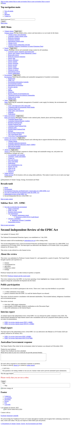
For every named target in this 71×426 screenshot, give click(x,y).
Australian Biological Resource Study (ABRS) (21, 144)
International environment (15, 85)
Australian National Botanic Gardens (19, 121)
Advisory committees (14, 218)
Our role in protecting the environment (15, 207)
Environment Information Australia (18, 82)
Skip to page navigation (34, 1)
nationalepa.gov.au (29, 240)
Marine (10, 90)
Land (9, 88)
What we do (11, 168)
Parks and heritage (9, 116)
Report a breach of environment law (18, 93)
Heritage (10, 131)
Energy (6, 48)
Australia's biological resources (17, 143)
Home (6, 187)
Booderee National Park (15, 122)
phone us (16, 365)
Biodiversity (11, 78)
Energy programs (13, 63)
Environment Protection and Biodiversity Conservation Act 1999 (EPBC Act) (27, 191)
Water (6, 100)
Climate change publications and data (19, 44)
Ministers (7, 14)
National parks (12, 127)
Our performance (13, 213)
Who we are (11, 170)
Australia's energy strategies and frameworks (21, 51)
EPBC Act (11, 80)
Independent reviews (14, 222)
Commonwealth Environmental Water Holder (21, 107)
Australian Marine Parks (15, 119)
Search (3, 21)
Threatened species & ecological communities (21, 95)
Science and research (10, 138)
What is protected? (13, 208)
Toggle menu (18, 31)
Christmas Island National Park (17, 126)
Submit (3, 381)
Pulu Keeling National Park (16, 132)
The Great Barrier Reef (15, 134)
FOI (5, 403)
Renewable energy (13, 55)
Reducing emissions (14, 38)
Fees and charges (13, 160)
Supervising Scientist (14, 148)
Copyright (7, 404)
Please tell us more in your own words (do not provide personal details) (21, 352)
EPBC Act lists (12, 210)
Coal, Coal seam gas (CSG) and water (19, 105)
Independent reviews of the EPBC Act (15, 194)
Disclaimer (7, 399)
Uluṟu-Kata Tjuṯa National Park (17, 136)
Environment (8, 75)
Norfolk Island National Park (16, 129)
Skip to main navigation (20, 1)
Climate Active (12, 43)
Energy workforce (13, 68)
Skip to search (46, 1)
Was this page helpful (7, 373)
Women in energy (13, 70)
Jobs (5, 13)
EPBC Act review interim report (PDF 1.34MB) (18, 322)
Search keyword (5, 19)
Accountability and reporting (16, 155)
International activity (14, 71)
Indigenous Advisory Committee (21, 220)
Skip (6, 385)
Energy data (11, 58)
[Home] (35, 3)
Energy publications (14, 73)
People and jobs (12, 166)
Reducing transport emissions (16, 56)
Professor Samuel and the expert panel (19, 276)
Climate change (8, 31)
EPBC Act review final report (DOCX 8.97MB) (18, 338)
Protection (11, 92)
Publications (11, 114)
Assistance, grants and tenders (17, 156)
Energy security (12, 65)
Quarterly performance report (20, 215)
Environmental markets (15, 83)
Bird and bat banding (14, 146)
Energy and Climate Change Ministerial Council (22, 53)
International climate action (16, 41)
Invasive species (13, 87)
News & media (8, 11)
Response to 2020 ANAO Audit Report (27, 217)
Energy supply (12, 66)
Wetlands (10, 112)
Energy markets (12, 61)
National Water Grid (14, 109)
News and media (13, 161)
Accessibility (8, 398)
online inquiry (31, 365)
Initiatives (11, 171)
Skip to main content (7, 1)
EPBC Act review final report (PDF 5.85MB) (17, 336)
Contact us (7, 16)
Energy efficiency (13, 60)
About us (7, 149)
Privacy (6, 401)
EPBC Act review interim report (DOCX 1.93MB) (19, 324)
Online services (8, 173)
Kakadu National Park (14, 124)
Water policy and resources (16, 110)
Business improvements (15, 212)
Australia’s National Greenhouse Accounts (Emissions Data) (25, 46)
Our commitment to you (15, 165)
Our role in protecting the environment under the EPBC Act (21, 192)
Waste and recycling (14, 97)
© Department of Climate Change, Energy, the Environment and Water (21, 423)
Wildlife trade (12, 98)
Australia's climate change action (17, 36)
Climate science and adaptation (17, 34)
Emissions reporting (14, 39)
